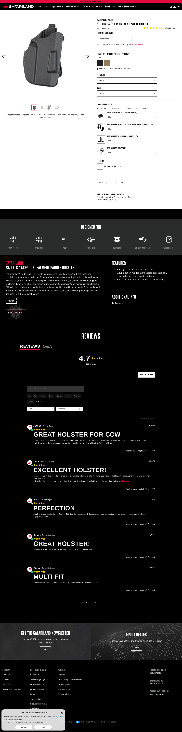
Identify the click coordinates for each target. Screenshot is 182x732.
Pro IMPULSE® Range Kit (116, 148)
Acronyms (120, 303)
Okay (43, 727)
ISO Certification (65, 722)
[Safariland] (18, 6)
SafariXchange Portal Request (70, 680)
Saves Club (110, 6)
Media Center (7, 684)
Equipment (56, 6)
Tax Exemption (64, 684)
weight (43, 396)
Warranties (34, 709)
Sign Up (46, 649)
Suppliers (61, 675)
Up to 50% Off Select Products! (90, 1)
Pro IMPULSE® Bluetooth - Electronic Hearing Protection (130, 125)
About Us (6, 675)
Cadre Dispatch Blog (92, 6)
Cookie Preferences (109, 722)
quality (59, 396)
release (77, 396)
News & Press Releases (11, 689)
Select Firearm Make (105, 33)
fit (29, 396)
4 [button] (95, 602)
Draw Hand (101, 75)
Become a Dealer (64, 694)
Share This (119, 182)
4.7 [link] (160, 28)
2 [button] (86, 602)
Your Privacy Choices (89, 722)
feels (51, 396)
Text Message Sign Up (39, 680)
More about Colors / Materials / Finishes (114, 69)
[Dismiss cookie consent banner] (62, 713)
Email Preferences (37, 684)
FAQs (32, 694)
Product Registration (38, 704)
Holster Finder (73, 6)
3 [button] (90, 602)
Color (99, 58)
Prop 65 (11, 300)
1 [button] (82, 602)
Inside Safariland (126, 6)
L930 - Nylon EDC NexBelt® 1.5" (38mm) (122, 113)
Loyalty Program (37, 689)
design (67, 396)
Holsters (43, 6)
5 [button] (99, 602)
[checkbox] (69, 409)
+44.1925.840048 (157, 684)
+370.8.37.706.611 (157, 694)
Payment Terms (64, 689)
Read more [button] (126, 481)
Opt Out (12, 722)
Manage (24, 727)
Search (137, 647)
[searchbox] (55, 389)
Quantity (100, 160)
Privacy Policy (58, 717)
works (30, 401)
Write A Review (146, 374)
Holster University (16, 312)
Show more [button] (39, 401)
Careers (5, 680)
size (35, 396)
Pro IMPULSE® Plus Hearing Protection (122, 136)
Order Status (35, 699)
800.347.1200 (155, 673)
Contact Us (34, 675)
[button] (4, 56)
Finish (99, 88)
